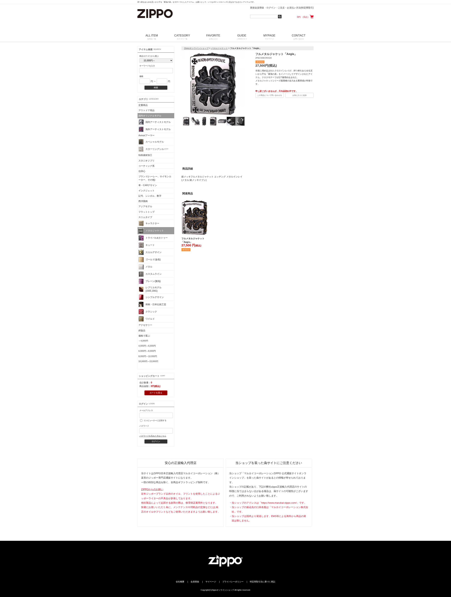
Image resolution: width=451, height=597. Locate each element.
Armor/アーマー (146, 135)
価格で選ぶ (144, 335)
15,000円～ (143, 366)
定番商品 (143, 105)
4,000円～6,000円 (147, 346)
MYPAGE (269, 37)
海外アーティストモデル (158, 129)
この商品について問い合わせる (269, 95)
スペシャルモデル (155, 141)
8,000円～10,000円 (147, 356)
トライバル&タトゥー (157, 237)
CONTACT (298, 37)
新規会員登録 (257, 7)
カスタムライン (154, 274)
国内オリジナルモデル (149, 115)
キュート (150, 245)
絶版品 (141, 330)
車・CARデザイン (147, 185)
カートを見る (156, 393)
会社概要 (180, 582)
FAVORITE (213, 37)
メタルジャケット (155, 230)
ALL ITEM (152, 37)
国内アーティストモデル (158, 122)
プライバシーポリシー (232, 582)
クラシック (151, 311)
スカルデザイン (154, 252)
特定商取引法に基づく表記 (262, 582)
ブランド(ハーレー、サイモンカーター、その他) (154, 178)
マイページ (210, 582)
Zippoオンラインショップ (196, 48)
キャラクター (152, 223)
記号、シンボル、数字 (149, 196)
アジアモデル (145, 206)
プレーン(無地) (153, 281)
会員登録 (195, 582)
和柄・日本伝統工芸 (156, 304)
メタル (149, 266)
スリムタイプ (145, 217)
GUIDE (242, 37)
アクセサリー (145, 325)
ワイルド (150, 319)
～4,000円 (143, 341)
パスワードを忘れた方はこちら (152, 436)
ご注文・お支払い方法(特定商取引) (296, 7)
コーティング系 (146, 166)
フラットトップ (146, 212)
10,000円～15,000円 (148, 361)
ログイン (271, 7)
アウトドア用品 (146, 110)
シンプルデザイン (155, 297)
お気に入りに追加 (299, 95)
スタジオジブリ (146, 160)
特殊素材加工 (145, 155)
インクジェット (146, 190)
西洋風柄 (143, 201)
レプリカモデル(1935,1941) (154, 289)
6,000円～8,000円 (147, 351)
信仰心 (141, 171)
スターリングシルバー (157, 149)
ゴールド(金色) (153, 259)
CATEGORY (182, 37)
